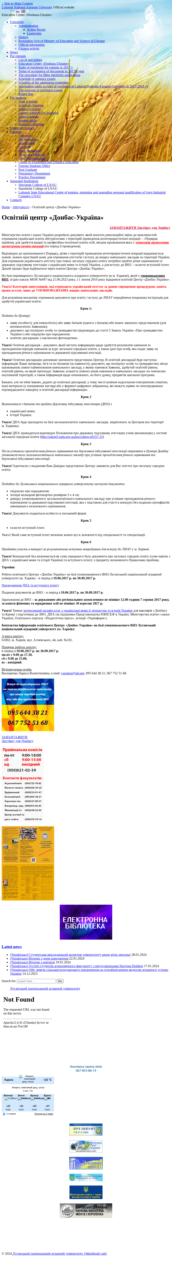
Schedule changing (31, 105)
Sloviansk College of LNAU (37, 185)
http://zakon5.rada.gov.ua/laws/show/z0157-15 (72, 437)
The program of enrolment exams (40, 90)
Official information (31, 44)
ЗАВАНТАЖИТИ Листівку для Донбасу (17, 739)
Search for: (9, 981)
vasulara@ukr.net (72, 673)
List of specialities (30, 60)
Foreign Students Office (34, 166)
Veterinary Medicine (31, 154)
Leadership (34, 33)
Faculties (16, 132)
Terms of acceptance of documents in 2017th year (51, 71)
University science (22, 128)
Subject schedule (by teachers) (38, 113)
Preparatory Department (34, 173)
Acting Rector (36, 29)
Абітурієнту (21, 207)
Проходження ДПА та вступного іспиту (30, 585)
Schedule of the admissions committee (43, 82)
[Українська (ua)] (12, 11)
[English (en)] (23, 11)
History (23, 37)
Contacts (16, 200)
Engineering (26, 143)
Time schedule (28, 101)
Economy (24, 147)
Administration (28, 26)
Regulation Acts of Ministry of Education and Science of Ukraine (61, 41)
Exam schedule (28, 116)
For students (18, 97)
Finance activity (28, 48)
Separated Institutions (24, 181)
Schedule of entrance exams (36, 79)
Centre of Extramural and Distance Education (48, 162)
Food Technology (30, 150)
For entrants (18, 56)
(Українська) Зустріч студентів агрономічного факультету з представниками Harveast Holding (76, 966)
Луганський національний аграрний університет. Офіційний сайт (59, 1253)
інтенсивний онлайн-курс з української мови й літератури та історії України (78, 610)
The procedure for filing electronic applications (49, 75)
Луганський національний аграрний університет (45, 988)
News (14, 52)
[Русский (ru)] (18, 11)
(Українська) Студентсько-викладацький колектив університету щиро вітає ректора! (70, 954)
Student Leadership (31, 124)
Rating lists (25, 94)
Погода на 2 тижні (43, 1113)
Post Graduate (27, 169)
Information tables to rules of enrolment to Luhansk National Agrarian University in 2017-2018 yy (83, 86)
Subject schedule (29, 109)
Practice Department (31, 177)
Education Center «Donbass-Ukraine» (43, 63)
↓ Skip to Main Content (17, 3)
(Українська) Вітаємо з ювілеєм (32, 962)
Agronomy (25, 135)
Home (6, 207)
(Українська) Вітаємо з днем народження (39, 958)
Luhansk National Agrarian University (27, 7)
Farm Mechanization (32, 158)
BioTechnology (28, 139)
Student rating (27, 120)
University (17, 22)
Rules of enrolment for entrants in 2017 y (45, 67)
